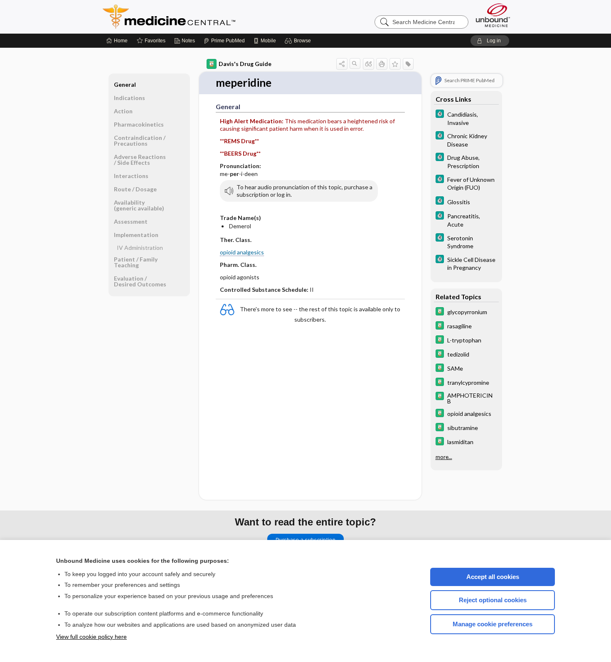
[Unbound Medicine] (493, 15)
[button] (299, 41)
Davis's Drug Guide (245, 63)
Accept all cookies (492, 576)
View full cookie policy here (91, 636)
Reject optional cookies (493, 599)
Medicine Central (206, 16)
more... (444, 457)
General (125, 84)
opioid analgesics (242, 252)
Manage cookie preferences (492, 624)
